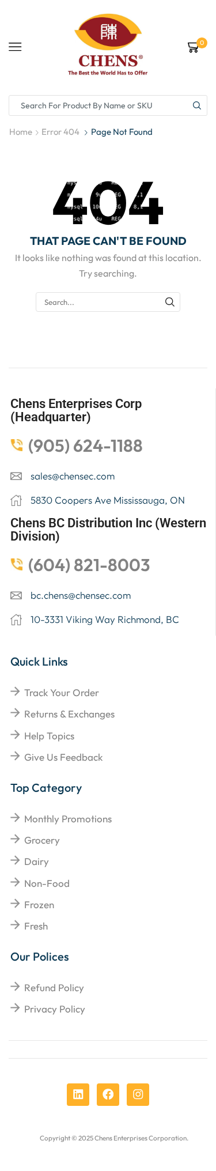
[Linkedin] (78, 1094)
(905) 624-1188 (85, 445)
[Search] (170, 302)
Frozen (39, 904)
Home (20, 131)
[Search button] (197, 105)
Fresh (36, 926)
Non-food (47, 883)
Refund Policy (54, 987)
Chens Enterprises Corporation (140, 1138)
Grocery (42, 840)
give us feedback (63, 757)
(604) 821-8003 (89, 565)
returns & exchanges (69, 714)
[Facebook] (108, 1094)
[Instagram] (138, 1094)
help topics (49, 736)
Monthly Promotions (68, 819)
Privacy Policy (54, 1009)
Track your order (61, 692)
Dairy (36, 861)
